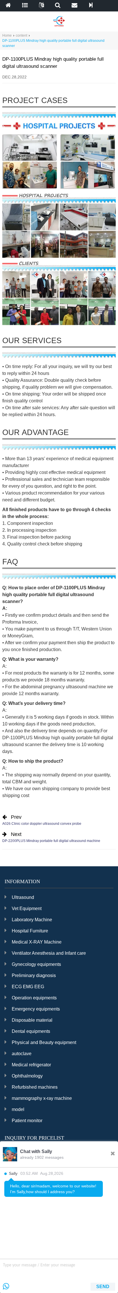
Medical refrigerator (31, 1064)
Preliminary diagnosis (34, 975)
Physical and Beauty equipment (44, 1042)
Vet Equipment (27, 908)
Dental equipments (31, 1031)
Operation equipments (34, 997)
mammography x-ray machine (42, 1098)
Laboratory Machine (32, 919)
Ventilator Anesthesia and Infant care (49, 953)
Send (102, 1286)
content (21, 35)
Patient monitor (27, 1120)
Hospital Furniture (30, 930)
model (18, 1109)
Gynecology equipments (36, 964)
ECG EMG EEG (28, 986)
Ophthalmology (27, 1075)
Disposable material (32, 1020)
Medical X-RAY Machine (37, 942)
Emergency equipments (36, 1009)
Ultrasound (23, 897)
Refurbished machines (35, 1087)
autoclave (22, 1053)
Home (7, 35)
